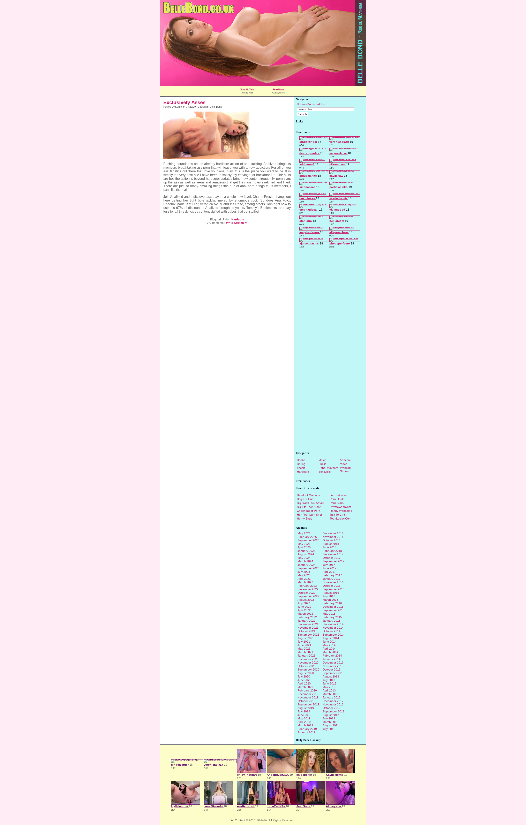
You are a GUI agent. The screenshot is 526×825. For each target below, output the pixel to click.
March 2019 (305, 725)
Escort (301, 467)
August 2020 (306, 673)
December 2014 (333, 624)
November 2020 (308, 662)
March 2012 (330, 722)
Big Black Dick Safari (310, 503)
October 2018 (331, 540)
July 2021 (304, 641)
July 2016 (329, 596)
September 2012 (333, 711)
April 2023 (304, 578)
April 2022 (304, 610)
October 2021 (306, 631)
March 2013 (330, 694)
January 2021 (306, 655)
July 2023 (304, 571)
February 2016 (332, 603)
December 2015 (333, 606)
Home (301, 104)
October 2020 (306, 666)
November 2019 (308, 697)
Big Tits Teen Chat (309, 506)
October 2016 (331, 585)
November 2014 (333, 627)
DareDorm (278, 89)
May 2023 (304, 575)
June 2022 (304, 606)
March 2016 (330, 599)
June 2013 (329, 683)
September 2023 (308, 568)
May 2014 (329, 645)
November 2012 (333, 704)
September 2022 (308, 596)
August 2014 (331, 638)
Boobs (301, 460)
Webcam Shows (346, 469)
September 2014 (333, 634)
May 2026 (304, 533)
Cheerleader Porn (308, 510)
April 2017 (329, 571)
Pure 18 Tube (247, 89)
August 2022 (306, 599)
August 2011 (331, 725)
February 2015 (332, 617)
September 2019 (308, 704)
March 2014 (330, 652)
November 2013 (333, 666)
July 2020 (304, 676)
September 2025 (308, 540)
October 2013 (331, 669)
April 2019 (304, 722)
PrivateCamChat (340, 506)
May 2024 (304, 557)
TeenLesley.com (340, 518)
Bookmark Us (316, 104)
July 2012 (329, 718)
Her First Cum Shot (309, 514)
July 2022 (304, 603)
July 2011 (329, 729)
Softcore (345, 460)
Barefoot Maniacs (308, 495)
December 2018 (333, 533)
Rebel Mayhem (328, 467)
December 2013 (333, 662)
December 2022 (308, 589)
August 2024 (306, 554)
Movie (322, 460)
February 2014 (332, 655)
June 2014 (329, 641)
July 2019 (304, 711)
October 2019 (306, 701)
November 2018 (333, 536)
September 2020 (308, 669)
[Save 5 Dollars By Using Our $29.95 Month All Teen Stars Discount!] (263, 84)
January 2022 (306, 620)
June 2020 (304, 680)
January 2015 (331, 620)
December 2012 (333, 701)
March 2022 (305, 613)
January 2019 (306, 732)
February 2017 (332, 575)
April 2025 (304, 547)
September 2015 (333, 610)
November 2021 (308, 627)
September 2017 (333, 561)
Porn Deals (337, 499)
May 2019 (304, 718)
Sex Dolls (324, 471)
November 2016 (333, 582)
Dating (301, 464)
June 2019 (304, 715)
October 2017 (331, 557)
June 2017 (329, 568)
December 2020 (308, 659)
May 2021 (304, 648)
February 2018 (332, 550)
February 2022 (307, 617)
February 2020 (307, 690)
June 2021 (304, 645)
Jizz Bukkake (338, 495)
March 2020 (305, 687)
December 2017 (333, 554)
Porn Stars (337, 503)
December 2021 (308, 624)
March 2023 (305, 582)
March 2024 (305, 561)
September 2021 (308, 634)
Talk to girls (338, 514)
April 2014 (329, 648)
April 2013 (329, 690)
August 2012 (331, 715)
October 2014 (331, 631)
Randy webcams (341, 510)
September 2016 (333, 589)
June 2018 (329, 547)
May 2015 (329, 613)
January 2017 (331, 578)
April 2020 (304, 683)
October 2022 (306, 592)
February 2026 (307, 536)
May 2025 (304, 543)
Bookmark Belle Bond (210, 106)
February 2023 (307, 585)
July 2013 (329, 680)
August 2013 (331, 676)
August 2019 (306, 708)
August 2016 (331, 592)
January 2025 (306, 550)
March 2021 (305, 652)
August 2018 (331, 543)
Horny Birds (304, 518)
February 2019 (307, 729)
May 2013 (329, 687)
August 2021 (306, 638)
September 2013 (333, 673)
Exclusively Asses (184, 102)
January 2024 (306, 564)
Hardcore (237, 219)
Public (322, 464)
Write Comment (236, 222)
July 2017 (329, 564)
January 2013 (331, 697)
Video (343, 464)
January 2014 (331, 659)
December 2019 (308, 694)
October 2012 (331, 708)
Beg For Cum (305, 499)
